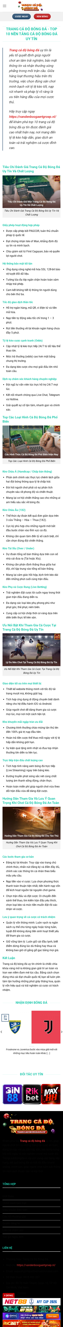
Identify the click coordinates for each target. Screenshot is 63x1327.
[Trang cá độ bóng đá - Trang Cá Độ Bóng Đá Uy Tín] (31, 6)
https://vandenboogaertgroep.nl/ (36, 1265)
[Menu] (5, 6)
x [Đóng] (8, 1295)
